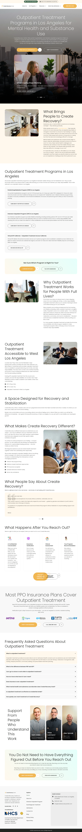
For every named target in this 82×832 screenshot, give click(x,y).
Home (28, 795)
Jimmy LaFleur (14, 509)
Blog (27, 814)
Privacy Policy (30, 817)
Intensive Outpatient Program (34, 801)
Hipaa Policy (29, 820)
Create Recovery (62, 128)
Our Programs (32, 6)
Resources (41, 6)
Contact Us (29, 811)
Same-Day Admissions (53, 6)
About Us (24, 6)
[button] (8, 75)
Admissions (29, 808)
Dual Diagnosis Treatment (33, 804)
